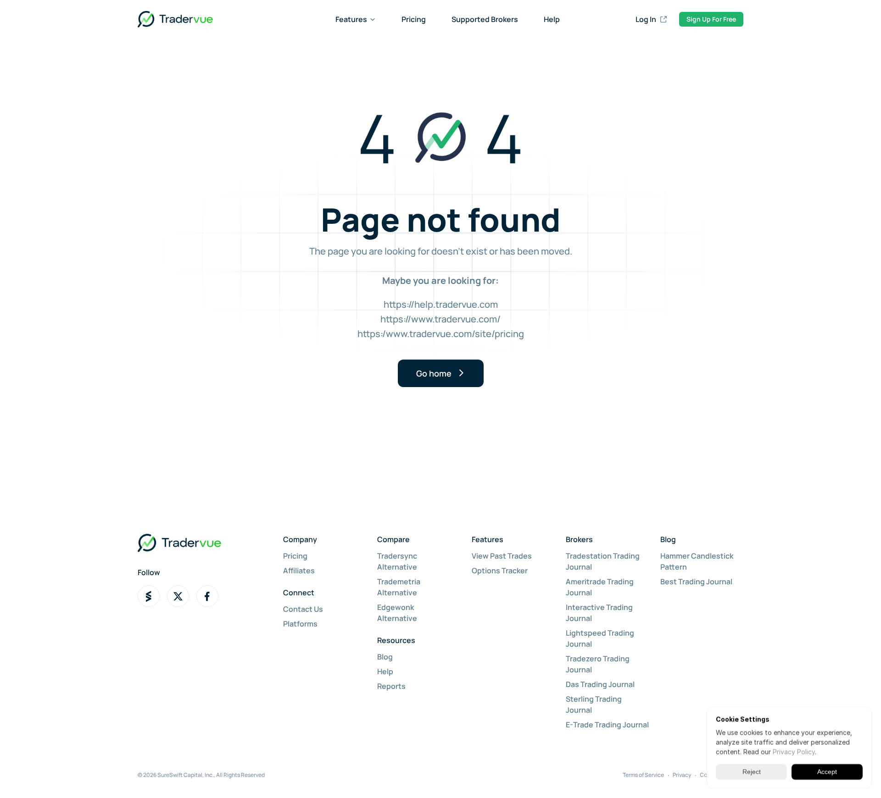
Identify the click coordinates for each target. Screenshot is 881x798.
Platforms (300, 624)
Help (552, 19)
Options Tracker (500, 570)
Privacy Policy (794, 752)
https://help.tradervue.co (437, 304)
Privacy (682, 775)
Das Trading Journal (600, 684)
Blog (385, 657)
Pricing (413, 19)
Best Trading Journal (696, 581)
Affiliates (299, 570)
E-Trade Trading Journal (607, 725)
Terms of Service (643, 775)
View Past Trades (502, 556)
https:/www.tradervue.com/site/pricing (440, 333)
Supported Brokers (485, 19)
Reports (391, 686)
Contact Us (303, 609)
